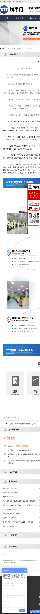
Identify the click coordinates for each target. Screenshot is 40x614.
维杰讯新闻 (28, 48)
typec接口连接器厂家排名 (11, 513)
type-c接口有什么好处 (10, 488)
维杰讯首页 (11, 48)
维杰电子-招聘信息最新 (10, 492)
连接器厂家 (23, 84)
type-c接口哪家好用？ (10, 526)
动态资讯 (20, 48)
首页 (6, 18)
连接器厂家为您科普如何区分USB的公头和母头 (18, 522)
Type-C (33, 18)
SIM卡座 (19, 18)
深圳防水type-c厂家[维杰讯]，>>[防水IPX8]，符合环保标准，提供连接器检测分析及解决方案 (20, 505)
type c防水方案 (8, 497)
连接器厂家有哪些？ (9, 518)
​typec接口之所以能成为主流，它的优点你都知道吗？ (20, 501)
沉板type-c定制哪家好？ (11, 509)
